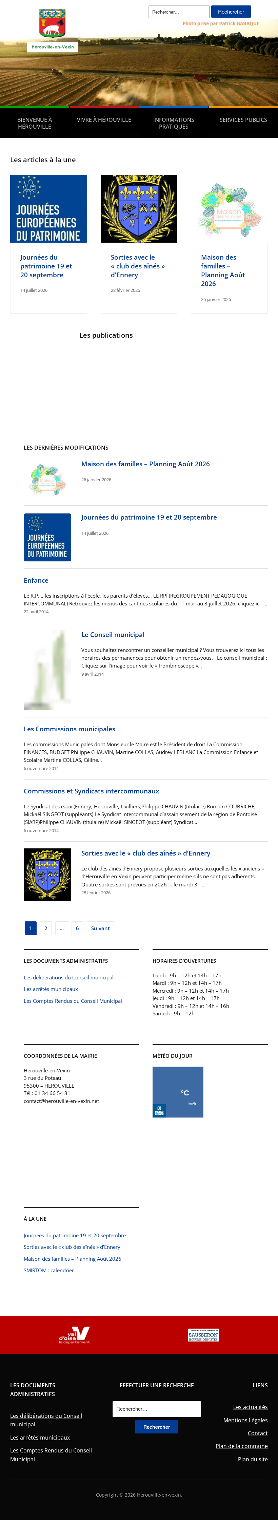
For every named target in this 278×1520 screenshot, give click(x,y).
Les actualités (250, 1407)
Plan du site (253, 1459)
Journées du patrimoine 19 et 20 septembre (46, 266)
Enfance (36, 580)
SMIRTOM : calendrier (49, 1270)
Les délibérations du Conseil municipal (69, 977)
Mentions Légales (245, 1420)
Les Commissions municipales (69, 729)
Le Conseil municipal (112, 634)
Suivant (100, 928)
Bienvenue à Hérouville (34, 123)
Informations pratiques (173, 123)
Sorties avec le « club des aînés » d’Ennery (138, 266)
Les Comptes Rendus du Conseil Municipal (73, 1000)
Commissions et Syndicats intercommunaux (91, 791)
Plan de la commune (242, 1446)
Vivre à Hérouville (104, 120)
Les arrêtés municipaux (51, 989)
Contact (258, 1433)
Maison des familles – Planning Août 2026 (223, 270)
